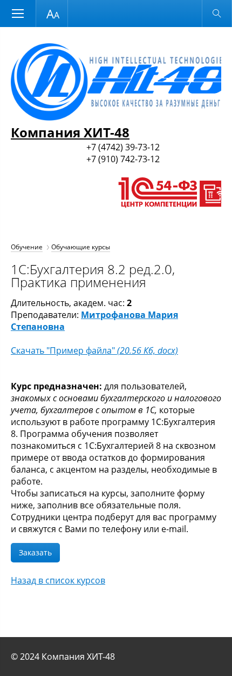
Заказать (35, 552)
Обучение (27, 246)
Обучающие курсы (80, 246)
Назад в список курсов (58, 580)
